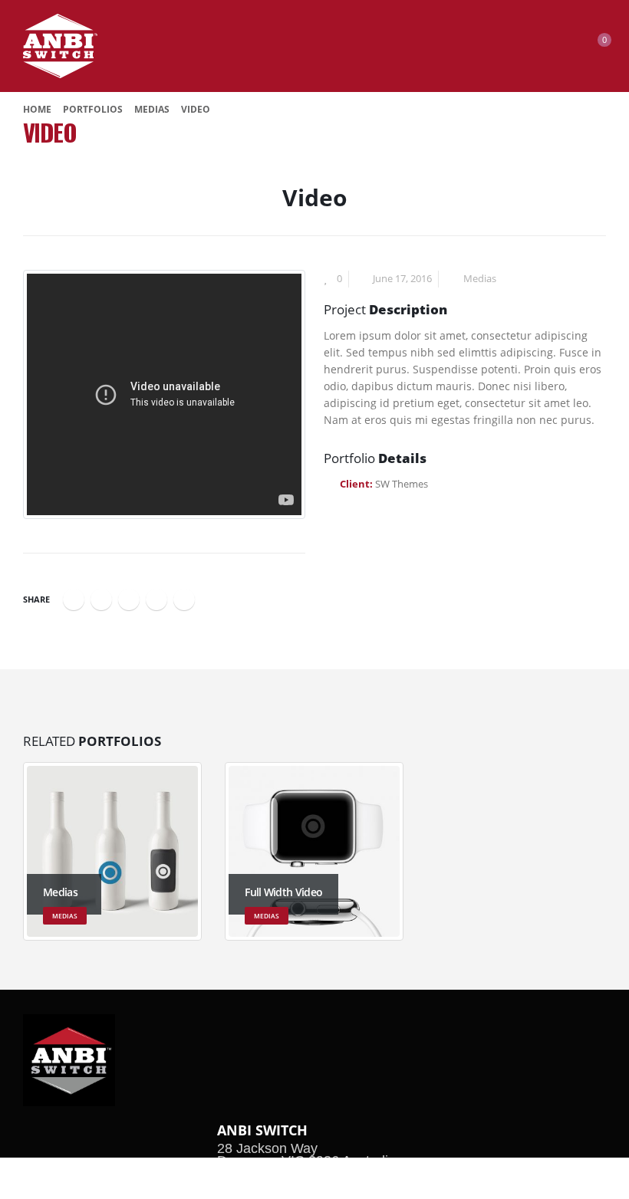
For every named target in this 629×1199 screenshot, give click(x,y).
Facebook (73, 599)
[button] (538, 46)
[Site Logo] (60, 46)
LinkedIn (129, 599)
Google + (156, 599)
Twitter (101, 599)
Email (184, 599)
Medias (479, 278)
